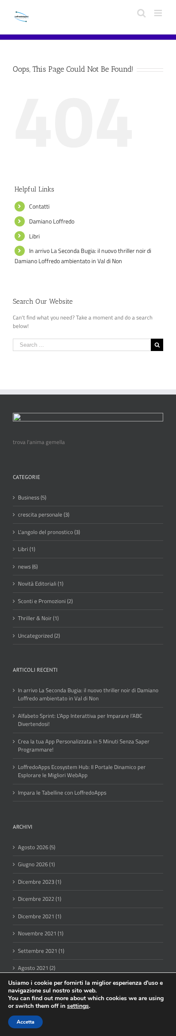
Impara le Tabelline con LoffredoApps (62, 793)
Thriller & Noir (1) (38, 618)
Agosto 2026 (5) (36, 847)
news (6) (28, 567)
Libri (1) (26, 549)
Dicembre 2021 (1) (39, 916)
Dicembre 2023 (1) (39, 882)
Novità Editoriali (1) (40, 584)
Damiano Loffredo (51, 221)
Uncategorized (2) (39, 636)
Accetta (25, 1022)
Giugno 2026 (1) (36, 864)
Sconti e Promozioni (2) (45, 601)
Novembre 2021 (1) (40, 933)
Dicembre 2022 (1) (39, 899)
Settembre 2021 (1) (41, 951)
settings (78, 1006)
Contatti (39, 206)
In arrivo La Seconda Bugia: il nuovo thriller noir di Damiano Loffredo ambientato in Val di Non (88, 694)
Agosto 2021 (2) (36, 968)
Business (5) (32, 497)
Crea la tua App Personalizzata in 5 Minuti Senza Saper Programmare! (84, 745)
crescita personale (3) (43, 515)
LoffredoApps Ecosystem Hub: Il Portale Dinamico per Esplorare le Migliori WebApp (82, 771)
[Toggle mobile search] (141, 13)
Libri (34, 236)
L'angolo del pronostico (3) (49, 532)
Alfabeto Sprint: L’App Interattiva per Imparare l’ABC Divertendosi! (80, 720)
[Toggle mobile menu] (158, 13)
